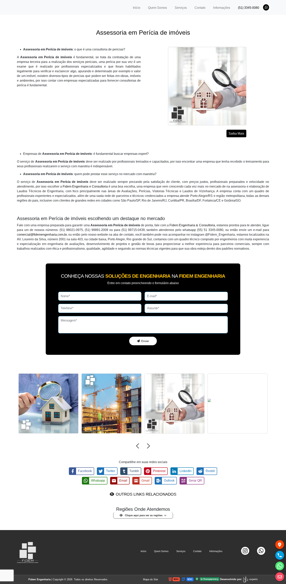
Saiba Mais (236, 133)
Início (138, 7)
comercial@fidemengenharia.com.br (42, 234)
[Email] (279, 576)
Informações (221, 7)
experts (253, 579)
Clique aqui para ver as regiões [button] (143, 515)
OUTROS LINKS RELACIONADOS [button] (146, 494)
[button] (137, 446)
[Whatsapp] (279, 566)
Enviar (145, 341)
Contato (200, 7)
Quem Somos (157, 7)
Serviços (181, 7)
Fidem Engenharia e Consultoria (85, 186)
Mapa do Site (150, 579)
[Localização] (279, 544)
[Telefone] (279, 555)
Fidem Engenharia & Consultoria (192, 225)
